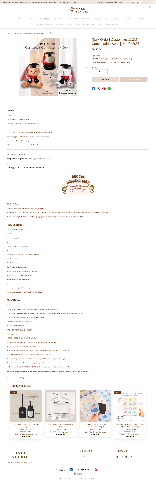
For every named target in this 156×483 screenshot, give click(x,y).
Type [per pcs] (96, 56)
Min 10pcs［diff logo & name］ (122, 59)
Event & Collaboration (112, 24)
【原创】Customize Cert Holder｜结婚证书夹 (19, 5)
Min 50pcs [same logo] (100, 62)
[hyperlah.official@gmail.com (20, 288)
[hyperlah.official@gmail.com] (42, 159)
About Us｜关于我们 (82, 24)
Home (13, 19)
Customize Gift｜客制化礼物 (40, 19)
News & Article (84, 457)
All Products (22, 19)
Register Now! (94, 2)
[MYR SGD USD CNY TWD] (136, 6)
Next (85, 67)
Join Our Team (92, 479)
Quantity (94, 68)
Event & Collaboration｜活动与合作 (133, 19)
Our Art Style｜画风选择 (64, 24)
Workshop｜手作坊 (112, 19)
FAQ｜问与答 (96, 24)
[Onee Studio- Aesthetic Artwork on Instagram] (121, 458)
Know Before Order (83, 479)
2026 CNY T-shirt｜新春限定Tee (91, 19)
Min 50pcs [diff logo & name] (120, 62)
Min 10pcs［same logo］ (101, 59)
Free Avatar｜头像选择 (44, 24)
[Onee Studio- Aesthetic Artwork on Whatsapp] (130, 458)
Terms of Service (64, 479)
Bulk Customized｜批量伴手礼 (65, 19)
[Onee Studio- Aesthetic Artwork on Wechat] (126, 458)
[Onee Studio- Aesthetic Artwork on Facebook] (117, 458)
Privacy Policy (73, 479)
